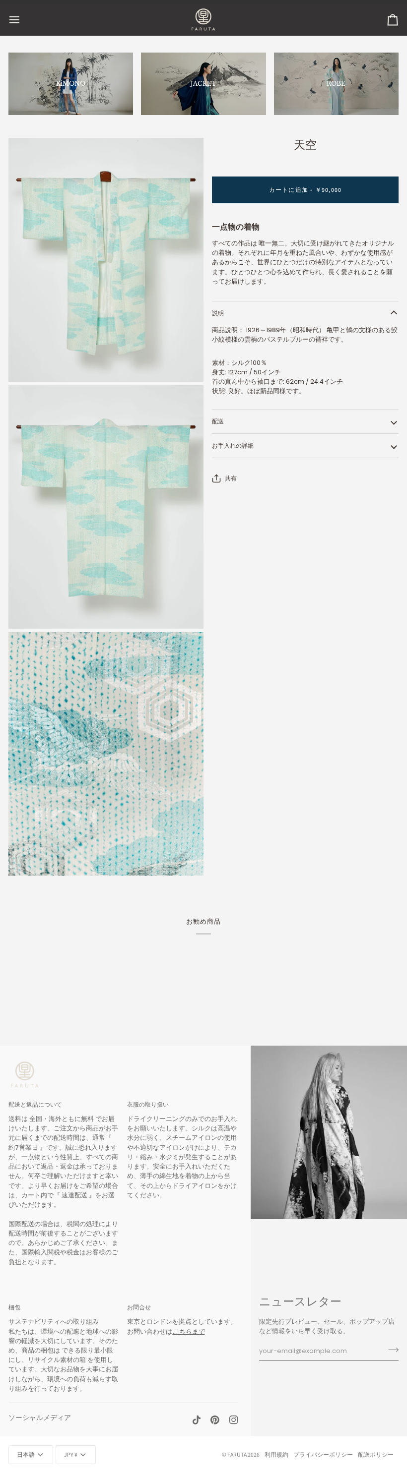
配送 (218, 421)
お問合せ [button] (139, 1307)
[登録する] (390, 1349)
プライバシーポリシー (323, 1454)
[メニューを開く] (23, 19)
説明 (218, 313)
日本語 (26, 1454)
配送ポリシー (376, 1454)
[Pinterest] (214, 1419)
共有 (231, 478)
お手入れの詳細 (233, 445)
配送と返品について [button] (35, 1104)
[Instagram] (233, 1419)
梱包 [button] (14, 1307)
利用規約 (276, 1454)
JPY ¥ (70, 1454)
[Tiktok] (197, 1419)
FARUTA (237, 1454)
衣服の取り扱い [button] (148, 1104)
